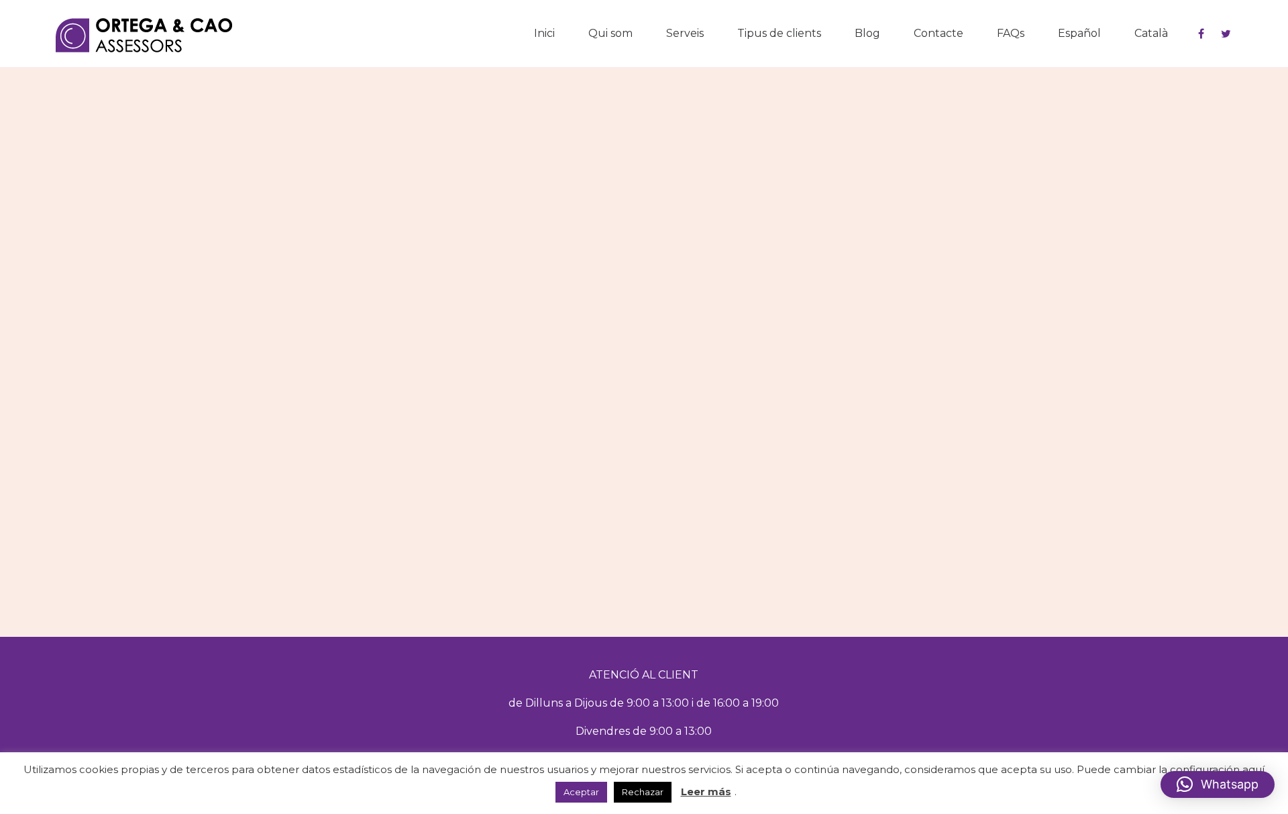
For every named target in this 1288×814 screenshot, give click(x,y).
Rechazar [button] (642, 791)
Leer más (706, 791)
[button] (1218, 784)
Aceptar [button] (581, 791)
